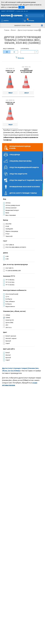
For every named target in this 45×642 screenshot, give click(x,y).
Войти (6, 20)
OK (21, 7)
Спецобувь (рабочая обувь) (20, 161)
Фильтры (21, 58)
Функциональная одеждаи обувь (20, 147)
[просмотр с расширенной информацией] (6, 51)
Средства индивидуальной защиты (24, 167)
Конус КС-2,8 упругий (10, 71)
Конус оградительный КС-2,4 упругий (26, 70)
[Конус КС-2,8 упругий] (10, 82)
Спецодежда (14, 155)
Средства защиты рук (18, 174)
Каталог (13, 30)
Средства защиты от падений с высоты (25, 180)
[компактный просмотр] (14, 51)
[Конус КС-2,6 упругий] (10, 114)
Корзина (30, 20)
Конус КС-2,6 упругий (10, 103)
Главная (7, 30)
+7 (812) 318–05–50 (21, 11)
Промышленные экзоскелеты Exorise (24, 187)
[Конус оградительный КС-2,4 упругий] (26, 82)
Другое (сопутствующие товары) (28, 30)
